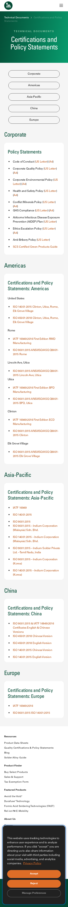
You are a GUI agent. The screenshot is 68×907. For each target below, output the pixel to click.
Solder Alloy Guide (15, 758)
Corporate (34, 74)
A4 (51, 161)
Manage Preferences (34, 893)
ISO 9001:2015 (22, 521)
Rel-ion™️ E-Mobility (16, 811)
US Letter (41, 161)
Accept (34, 874)
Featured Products (15, 790)
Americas (34, 85)
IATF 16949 (20, 508)
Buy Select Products (16, 772)
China (34, 108)
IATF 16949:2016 (23, 706)
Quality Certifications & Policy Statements (29, 748)
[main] (34, 363)
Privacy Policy (32, 863)
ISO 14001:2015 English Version (32, 657)
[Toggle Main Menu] (61, 5)
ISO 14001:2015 (22, 515)
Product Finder (13, 766)
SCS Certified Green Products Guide (35, 247)
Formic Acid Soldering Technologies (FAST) (29, 806)
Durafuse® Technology (17, 801)
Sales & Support (13, 777)
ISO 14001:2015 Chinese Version (32, 650)
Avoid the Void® (13, 796)
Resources (10, 737)
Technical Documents (16, 18)
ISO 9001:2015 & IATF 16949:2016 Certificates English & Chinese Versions (33, 628)
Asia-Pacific (34, 97)
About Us (10, 819)
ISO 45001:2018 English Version (32, 643)
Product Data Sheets (16, 743)
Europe (34, 120)
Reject (34, 883)
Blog (7, 753)
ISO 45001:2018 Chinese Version (32, 636)
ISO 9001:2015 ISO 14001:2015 (31, 713)
